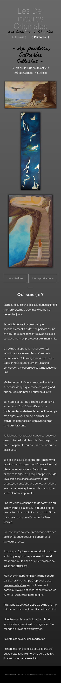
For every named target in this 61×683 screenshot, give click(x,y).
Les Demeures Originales (30, 18)
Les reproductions (43, 278)
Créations (30, 42)
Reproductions (30, 48)
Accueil (19, 37)
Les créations (15, 278)
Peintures (40, 37)
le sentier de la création (42, 609)
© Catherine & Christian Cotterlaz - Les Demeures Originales (28, 674)
